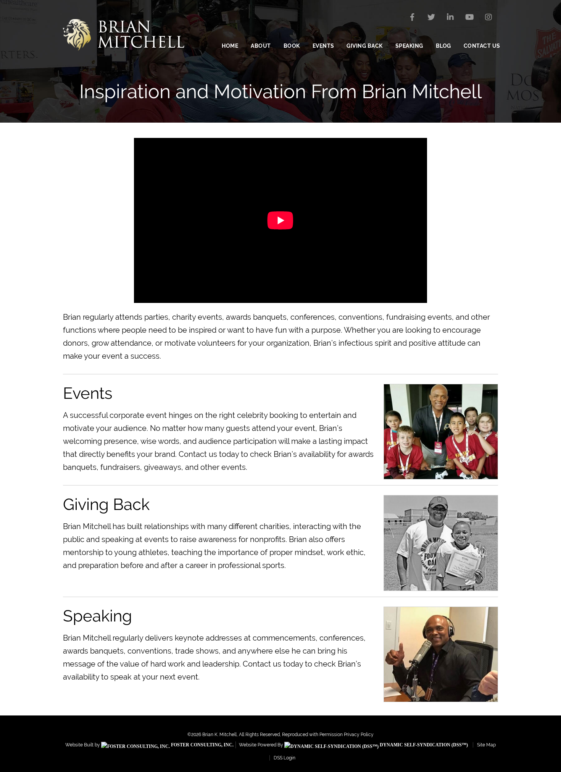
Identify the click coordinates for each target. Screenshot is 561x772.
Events (323, 46)
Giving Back (365, 46)
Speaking (409, 46)
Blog (443, 46)
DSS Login (284, 758)
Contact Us (482, 46)
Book (292, 46)
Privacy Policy (359, 734)
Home (230, 46)
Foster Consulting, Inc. (202, 745)
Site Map (486, 745)
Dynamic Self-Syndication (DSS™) (423, 745)
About (261, 46)
